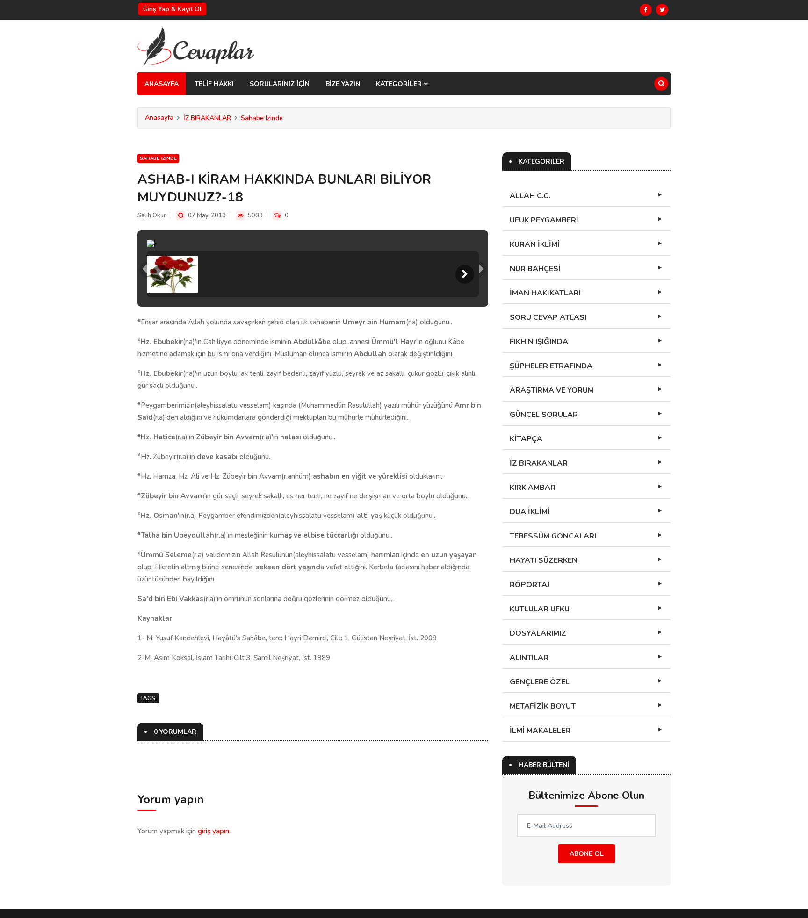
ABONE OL (587, 853)
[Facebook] (646, 10)
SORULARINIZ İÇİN (280, 83)
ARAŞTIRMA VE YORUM (552, 390)
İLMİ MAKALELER (540, 730)
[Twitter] (662, 10)
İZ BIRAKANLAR (207, 118)
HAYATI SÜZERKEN (543, 560)
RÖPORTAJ (529, 585)
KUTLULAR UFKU (540, 609)
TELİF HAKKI (214, 83)
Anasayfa (159, 117)
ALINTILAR (529, 658)
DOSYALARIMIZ (538, 633)
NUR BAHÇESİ (535, 269)
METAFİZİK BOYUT (543, 706)
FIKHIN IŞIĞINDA (539, 342)
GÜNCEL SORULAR (544, 414)
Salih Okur (151, 215)
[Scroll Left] (161, 274)
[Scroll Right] (464, 274)
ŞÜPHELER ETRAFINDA (551, 366)
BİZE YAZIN (342, 83)
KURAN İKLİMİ (535, 244)
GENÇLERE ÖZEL (540, 682)
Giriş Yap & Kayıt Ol (172, 9)
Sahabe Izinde (262, 118)
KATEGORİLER (400, 83)
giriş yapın (213, 831)
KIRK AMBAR (533, 487)
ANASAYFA (161, 83)
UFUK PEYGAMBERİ (544, 220)
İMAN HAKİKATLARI (545, 293)
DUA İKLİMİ (530, 512)
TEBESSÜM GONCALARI (553, 536)
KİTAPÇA (526, 439)
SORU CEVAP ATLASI (548, 317)
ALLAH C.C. (530, 196)
